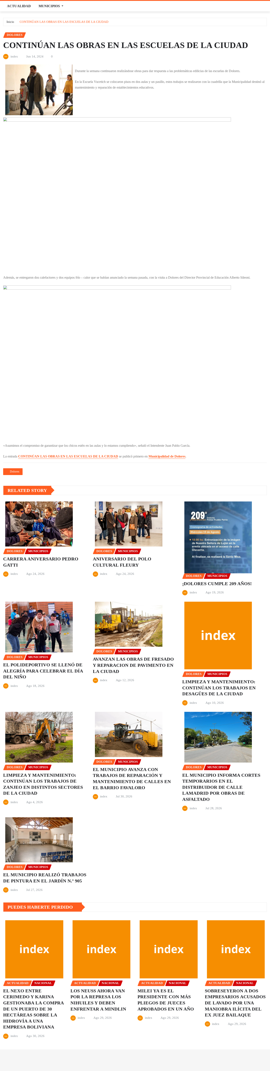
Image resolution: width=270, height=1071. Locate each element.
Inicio (10, 21)
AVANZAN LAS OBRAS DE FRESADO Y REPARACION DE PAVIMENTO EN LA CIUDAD (133, 665)
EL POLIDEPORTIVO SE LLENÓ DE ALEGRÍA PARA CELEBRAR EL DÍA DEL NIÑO (43, 670)
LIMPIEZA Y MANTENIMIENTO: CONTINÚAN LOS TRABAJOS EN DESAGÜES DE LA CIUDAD (219, 687)
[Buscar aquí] (265, 6)
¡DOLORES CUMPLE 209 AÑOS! (217, 583)
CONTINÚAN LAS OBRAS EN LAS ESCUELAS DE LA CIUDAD (64, 21)
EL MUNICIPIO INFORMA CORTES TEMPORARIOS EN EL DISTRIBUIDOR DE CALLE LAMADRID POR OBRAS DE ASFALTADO (221, 787)
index (14, 56)
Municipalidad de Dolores (166, 456)
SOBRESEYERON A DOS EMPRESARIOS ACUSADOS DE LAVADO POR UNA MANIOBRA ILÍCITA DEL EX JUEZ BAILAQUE (235, 1003)
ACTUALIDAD (19, 6)
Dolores (14, 471)
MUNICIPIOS (50, 6)
